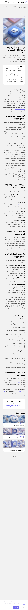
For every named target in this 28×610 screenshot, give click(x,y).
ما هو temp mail (18, 391)
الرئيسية (24, 6)
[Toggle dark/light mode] (9, 2)
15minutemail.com (20, 109)
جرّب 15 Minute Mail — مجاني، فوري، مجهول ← (14, 405)
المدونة (19, 6)
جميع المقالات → (23, 457)
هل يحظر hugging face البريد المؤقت (14, 74)
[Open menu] (6, 2)
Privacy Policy (24, 603)
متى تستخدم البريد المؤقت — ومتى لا (15, 79)
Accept (16, 607)
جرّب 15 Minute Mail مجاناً (14, 457)
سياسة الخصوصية (7, 457)
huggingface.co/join (19, 204)
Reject (23, 607)
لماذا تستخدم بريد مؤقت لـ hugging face (14, 68)
